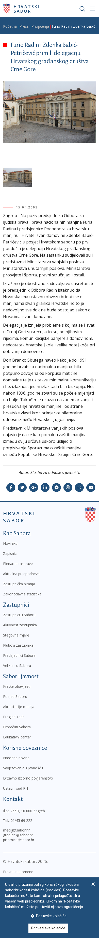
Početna (10, 26)
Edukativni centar (17, 737)
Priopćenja (40, 26)
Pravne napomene (18, 871)
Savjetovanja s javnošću (23, 768)
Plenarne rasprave (18, 563)
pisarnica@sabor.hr (18, 839)
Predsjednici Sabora (19, 655)
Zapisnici (10, 553)
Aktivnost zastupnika (20, 625)
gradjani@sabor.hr (18, 835)
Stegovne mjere (16, 635)
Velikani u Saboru (17, 665)
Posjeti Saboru (15, 696)
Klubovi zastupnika (18, 645)
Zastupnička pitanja (19, 583)
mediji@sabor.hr (16, 830)
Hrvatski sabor (27, 8)
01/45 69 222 (21, 820)
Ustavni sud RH (15, 788)
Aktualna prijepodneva (21, 573)
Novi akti (10, 543)
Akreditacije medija (18, 706)
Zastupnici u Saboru (19, 614)
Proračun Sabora (17, 726)
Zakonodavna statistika (22, 594)
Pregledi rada (14, 716)
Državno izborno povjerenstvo (28, 778)
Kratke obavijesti (16, 686)
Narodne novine (16, 757)
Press (24, 26)
